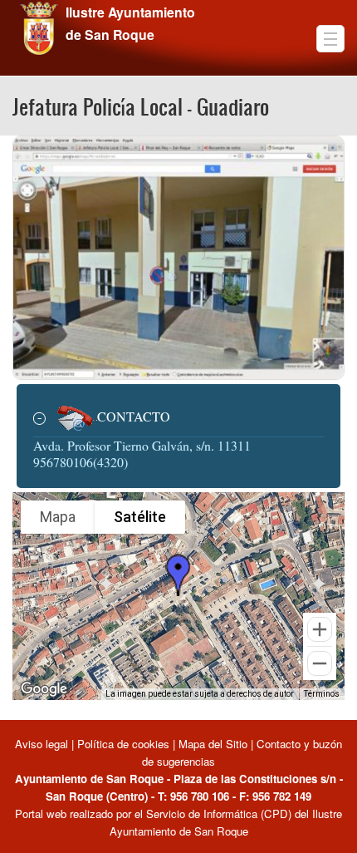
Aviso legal (43, 744)
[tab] (178, 419)
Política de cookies (123, 744)
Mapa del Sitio (212, 744)
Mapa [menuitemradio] (58, 516)
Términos (322, 693)
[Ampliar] (319, 629)
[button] (178, 575)
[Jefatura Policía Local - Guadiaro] (178, 256)
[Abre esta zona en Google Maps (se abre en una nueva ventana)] (44, 689)
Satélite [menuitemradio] (140, 516)
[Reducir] (319, 663)
